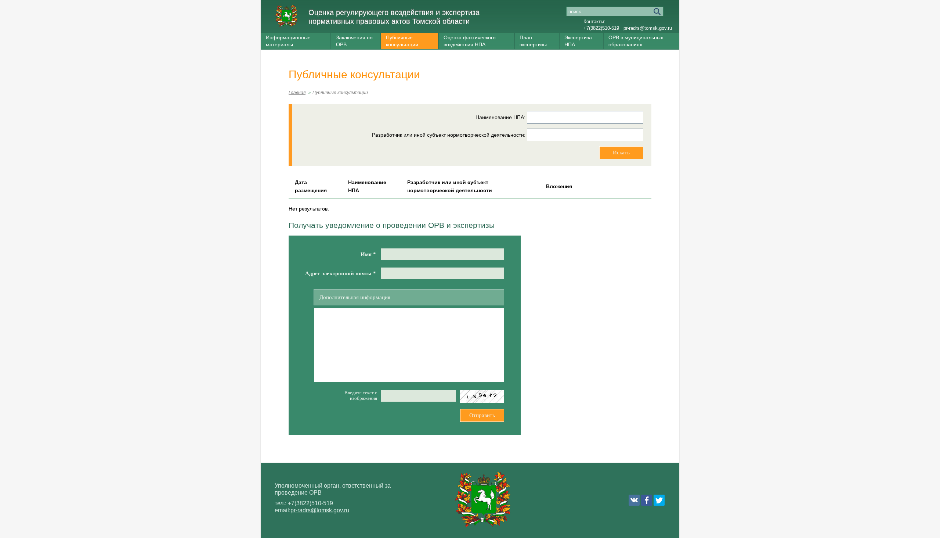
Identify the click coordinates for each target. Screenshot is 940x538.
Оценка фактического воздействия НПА (470, 41)
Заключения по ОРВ (354, 41)
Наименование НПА (500, 117)
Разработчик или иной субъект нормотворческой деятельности (448, 135)
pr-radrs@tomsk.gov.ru (647, 28)
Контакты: (594, 21)
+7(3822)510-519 (601, 28)
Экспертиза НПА (578, 41)
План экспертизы (533, 41)
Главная (297, 92)
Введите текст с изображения (360, 395)
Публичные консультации (402, 41)
